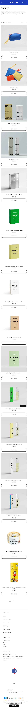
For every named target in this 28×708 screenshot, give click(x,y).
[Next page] (17, 600)
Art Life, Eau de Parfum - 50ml (14, 337)
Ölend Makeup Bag (14, 52)
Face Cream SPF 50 (14, 159)
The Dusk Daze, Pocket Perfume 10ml (14, 408)
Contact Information (7, 619)
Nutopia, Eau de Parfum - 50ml (14, 373)
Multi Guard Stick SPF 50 (14, 123)
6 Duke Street (6, 641)
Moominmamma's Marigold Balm (14, 551)
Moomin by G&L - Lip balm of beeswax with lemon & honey (14, 588)
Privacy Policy (6, 622)
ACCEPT (14, 705)
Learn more (19, 703)
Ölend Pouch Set (14, 87)
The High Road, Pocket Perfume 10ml (13, 480)
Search (4, 616)
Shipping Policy (6, 629)
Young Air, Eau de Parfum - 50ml (14, 194)
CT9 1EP (5, 646)
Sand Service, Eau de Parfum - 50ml (14, 266)
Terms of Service (7, 632)
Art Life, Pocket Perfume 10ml (14, 515)
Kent (4, 644)
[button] (1, 2)
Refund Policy (6, 626)
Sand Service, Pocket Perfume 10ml (14, 444)
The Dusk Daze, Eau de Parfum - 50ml (14, 230)
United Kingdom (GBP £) (13, 692)
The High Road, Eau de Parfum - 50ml (14, 301)
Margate (5, 642)
